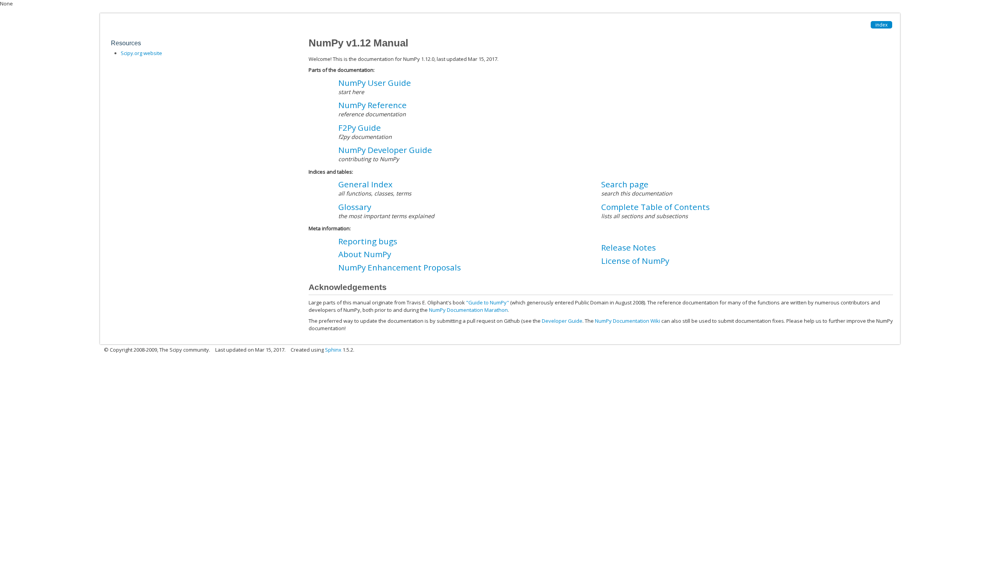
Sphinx (333, 349)
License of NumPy (635, 260)
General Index (365, 184)
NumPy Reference (372, 105)
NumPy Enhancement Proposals (399, 267)
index (881, 24)
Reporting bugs (367, 241)
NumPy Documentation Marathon (468, 309)
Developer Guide (562, 320)
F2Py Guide (359, 127)
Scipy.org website (141, 53)
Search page (624, 184)
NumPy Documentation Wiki (627, 320)
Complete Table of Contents (655, 206)
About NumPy (364, 254)
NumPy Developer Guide (385, 149)
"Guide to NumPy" (487, 302)
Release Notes (628, 247)
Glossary (354, 206)
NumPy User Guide (374, 82)
